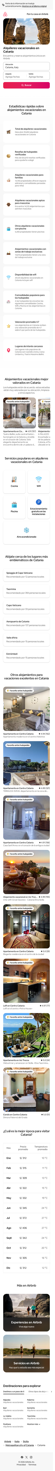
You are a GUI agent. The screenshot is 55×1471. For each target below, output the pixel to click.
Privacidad (21, 1464)
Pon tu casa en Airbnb (37, 14)
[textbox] (14, 77)
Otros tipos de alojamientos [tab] (40, 1391)
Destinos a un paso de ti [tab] (13, 1391)
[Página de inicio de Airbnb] (5, 14)
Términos (32, 1464)
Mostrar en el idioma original (34, 6)
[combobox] (26, 67)
